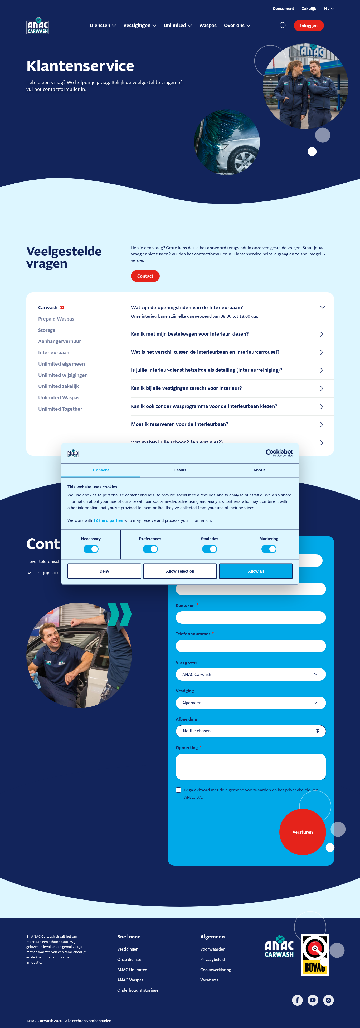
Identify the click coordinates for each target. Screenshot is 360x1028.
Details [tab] (180, 470)
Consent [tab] (101, 470)
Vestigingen (136, 25)
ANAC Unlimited (132, 970)
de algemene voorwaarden (245, 790)
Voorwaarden (212, 949)
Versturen (303, 832)
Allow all (256, 571)
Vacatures (209, 980)
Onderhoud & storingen (139, 990)
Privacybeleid (212, 959)
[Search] (283, 25)
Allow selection (180, 571)
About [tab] (259, 470)
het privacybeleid (294, 790)
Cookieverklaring (215, 970)
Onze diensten (130, 959)
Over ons (234, 25)
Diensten (100, 25)
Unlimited (175, 25)
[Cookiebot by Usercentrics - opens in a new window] (270, 453)
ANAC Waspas (130, 980)
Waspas (208, 25)
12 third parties (108, 520)
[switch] (150, 549)
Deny (104, 571)
